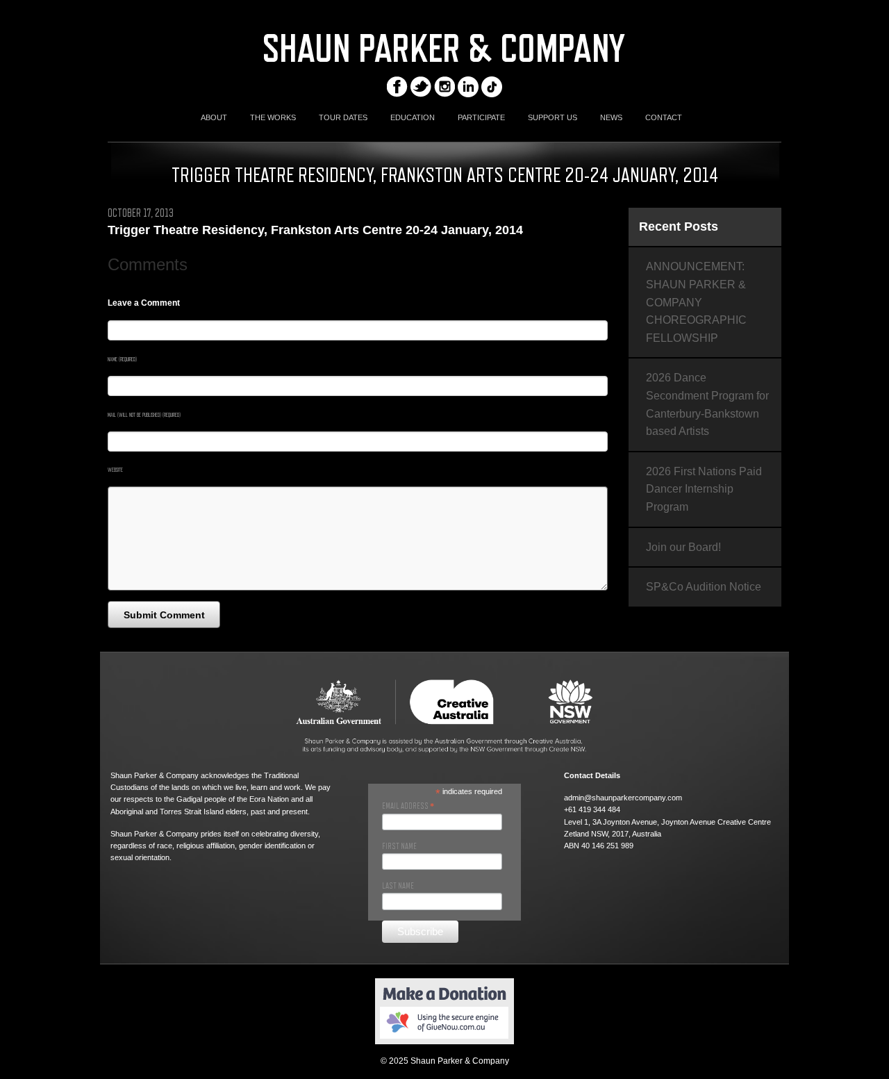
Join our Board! (683, 547)
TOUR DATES (343, 117)
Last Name (398, 886)
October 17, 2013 (141, 213)
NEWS (611, 117)
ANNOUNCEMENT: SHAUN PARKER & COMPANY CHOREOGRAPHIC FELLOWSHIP (696, 302)
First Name (399, 846)
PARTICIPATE (481, 117)
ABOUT (214, 117)
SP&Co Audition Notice (703, 587)
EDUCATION (412, 117)
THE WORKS (273, 117)
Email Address (408, 806)
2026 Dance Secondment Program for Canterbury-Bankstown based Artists (707, 404)
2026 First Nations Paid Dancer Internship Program (704, 489)
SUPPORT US (552, 117)
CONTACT (663, 117)
